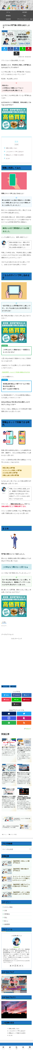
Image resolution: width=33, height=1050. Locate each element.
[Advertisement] (16, 662)
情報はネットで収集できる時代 (15, 155)
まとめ (8, 158)
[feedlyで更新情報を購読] (9, 723)
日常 (5, 911)
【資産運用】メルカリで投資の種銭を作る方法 (15, 372)
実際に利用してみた (11, 148)
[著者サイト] (9, 714)
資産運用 (7, 924)
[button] (30, 849)
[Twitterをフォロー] (24, 714)
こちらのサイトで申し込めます (15, 151)
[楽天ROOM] (24, 718)
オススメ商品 (6, 686)
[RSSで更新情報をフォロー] (24, 723)
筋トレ (6, 921)
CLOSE (16, 144)
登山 (5, 917)
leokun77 (16, 947)
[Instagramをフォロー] (9, 718)
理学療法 (14, 686)
